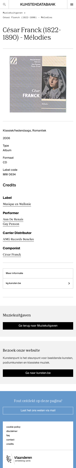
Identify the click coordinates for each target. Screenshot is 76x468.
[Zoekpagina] (4, 4)
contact (10, 440)
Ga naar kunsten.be (38, 373)
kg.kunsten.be (13, 283)
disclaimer (11, 431)
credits (10, 444)
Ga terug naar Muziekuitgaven (38, 325)
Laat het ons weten (38, 410)
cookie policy (13, 427)
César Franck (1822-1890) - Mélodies (27, 17)
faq (8, 435)
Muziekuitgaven (13, 12)
